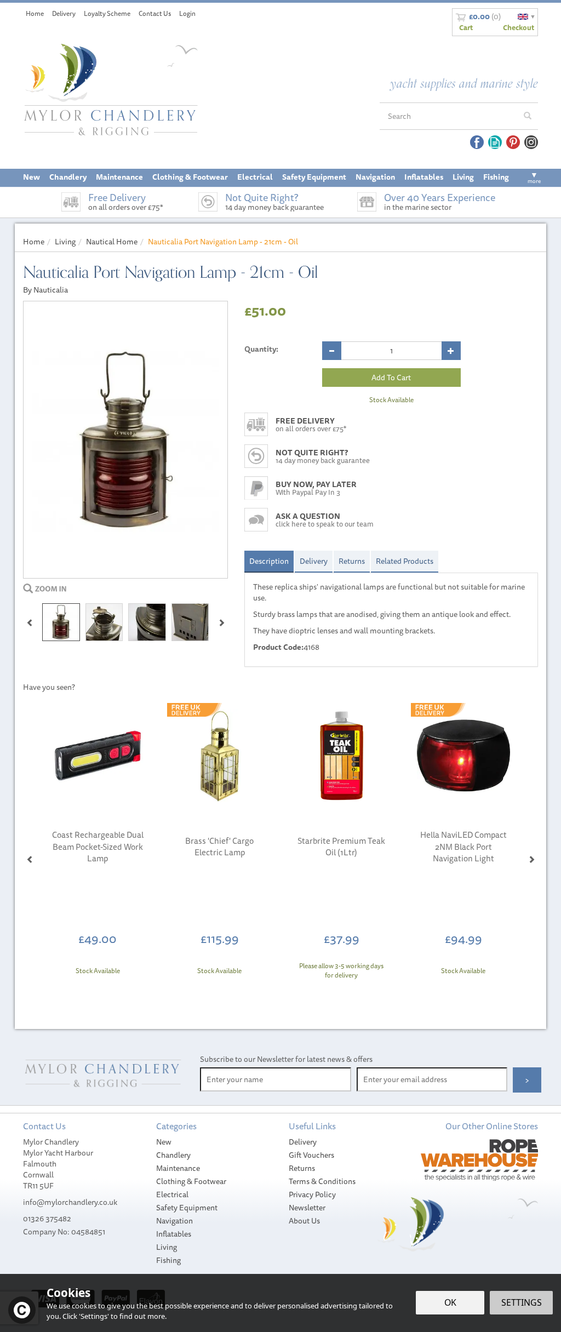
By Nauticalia (45, 290)
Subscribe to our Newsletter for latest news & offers (286, 1059)
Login (187, 13)
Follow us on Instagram (531, 142)
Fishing (168, 1260)
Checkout (518, 27)
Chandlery (173, 1155)
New (163, 1141)
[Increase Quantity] (451, 350)
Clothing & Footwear (191, 1181)
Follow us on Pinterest (513, 142)
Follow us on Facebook (477, 142)
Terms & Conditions (322, 1181)
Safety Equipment (186, 1207)
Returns (352, 561)
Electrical (172, 1194)
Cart (466, 27)
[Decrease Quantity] (331, 350)
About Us (304, 1220)
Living (166, 1247)
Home (35, 13)
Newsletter (307, 1207)
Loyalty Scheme (107, 13)
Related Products (404, 561)
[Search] (527, 116)
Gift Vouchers (311, 1155)
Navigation (174, 1220)
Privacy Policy (312, 1194)
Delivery (314, 561)
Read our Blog (495, 142)
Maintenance (178, 1168)
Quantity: (261, 349)
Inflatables (173, 1233)
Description (269, 561)
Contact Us (155, 13)
